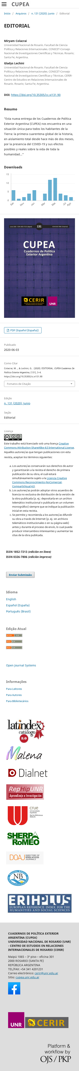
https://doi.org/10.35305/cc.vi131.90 (36, 95)
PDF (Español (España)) (24, 330)
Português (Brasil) (18, 611)
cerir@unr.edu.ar (46, 973)
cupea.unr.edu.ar (27, 977)
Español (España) (18, 605)
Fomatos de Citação (19, 384)
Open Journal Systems (21, 665)
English (11, 599)
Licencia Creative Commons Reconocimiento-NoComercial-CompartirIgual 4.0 (39, 482)
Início (7, 13)
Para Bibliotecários (17, 701)
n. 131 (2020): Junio (42, 13)
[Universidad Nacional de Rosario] (16, 1027)
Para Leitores (14, 689)
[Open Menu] (4, 4)
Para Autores (14, 695)
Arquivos (21, 13)
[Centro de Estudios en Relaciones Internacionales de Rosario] (46, 1027)
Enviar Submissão (20, 575)
